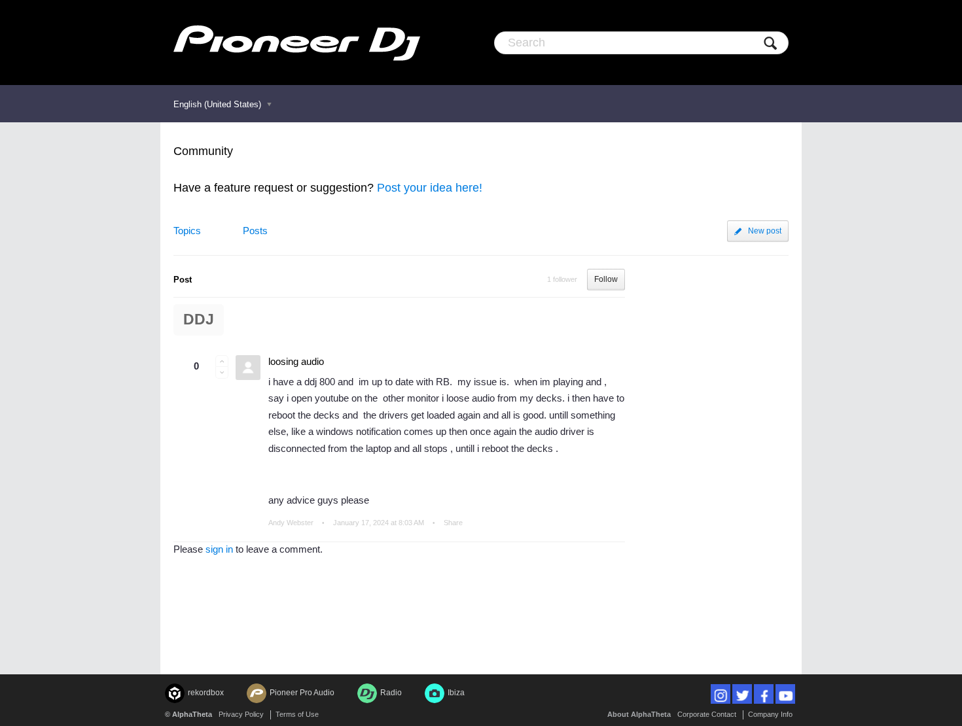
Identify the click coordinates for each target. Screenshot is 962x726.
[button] (221, 361)
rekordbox (206, 692)
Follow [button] (606, 279)
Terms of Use (297, 714)
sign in (219, 549)
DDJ (198, 319)
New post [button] (764, 230)
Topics (187, 230)
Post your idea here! (429, 187)
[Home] (296, 42)
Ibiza (456, 692)
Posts (255, 230)
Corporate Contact (706, 714)
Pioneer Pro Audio (302, 692)
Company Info (770, 714)
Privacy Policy (241, 714)
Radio (391, 692)
